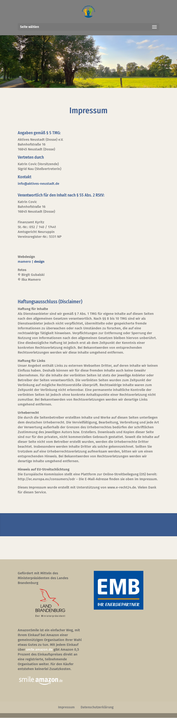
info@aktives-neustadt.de (38, 184)
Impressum (66, 707)
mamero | (31, 261)
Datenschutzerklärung (97, 707)
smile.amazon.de (39, 649)
